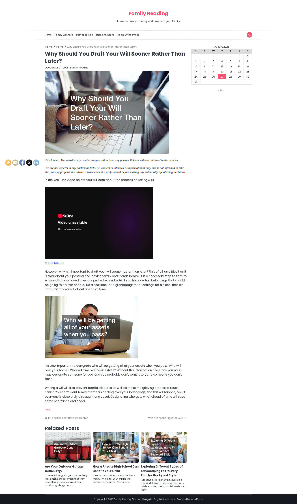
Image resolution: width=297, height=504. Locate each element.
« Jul (220, 90)
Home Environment (128, 34)
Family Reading (148, 13)
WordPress (197, 499)
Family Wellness (64, 34)
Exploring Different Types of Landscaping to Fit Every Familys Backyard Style (162, 470)
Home (48, 34)
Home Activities (105, 34)
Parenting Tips (84, 34)
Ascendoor (169, 499)
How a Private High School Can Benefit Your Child (116, 468)
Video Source (54, 263)
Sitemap (136, 499)
